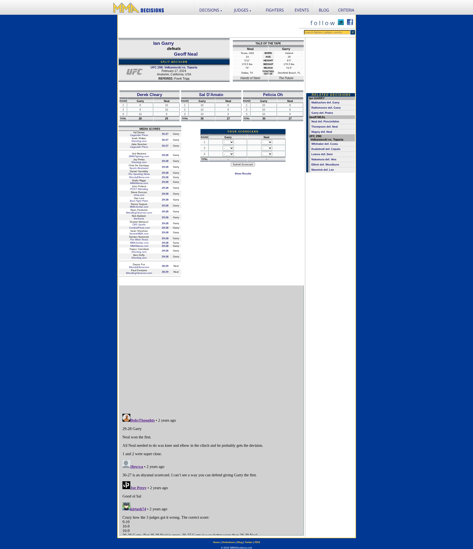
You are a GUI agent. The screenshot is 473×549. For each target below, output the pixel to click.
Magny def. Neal (321, 131)
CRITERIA (346, 10)
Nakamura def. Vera (323, 159)
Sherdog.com (139, 141)
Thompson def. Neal (324, 126)
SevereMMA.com (139, 233)
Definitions (228, 542)
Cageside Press (139, 135)
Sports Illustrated (139, 168)
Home (216, 542)
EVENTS (302, 10)
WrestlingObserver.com (139, 212)
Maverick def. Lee (322, 169)
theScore (139, 218)
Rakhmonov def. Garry (326, 107)
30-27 (165, 134)
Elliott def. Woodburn (325, 164)
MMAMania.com (139, 183)
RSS (257, 542)
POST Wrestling (139, 189)
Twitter (249, 542)
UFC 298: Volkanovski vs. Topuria (174, 67)
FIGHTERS (275, 10)
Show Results (243, 173)
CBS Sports (139, 224)
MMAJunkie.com (139, 206)
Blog (240, 542)
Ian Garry (163, 43)
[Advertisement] (208, 26)
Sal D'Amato (211, 94)
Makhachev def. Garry (325, 102)
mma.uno (139, 195)
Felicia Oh (273, 94)
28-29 (165, 266)
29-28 (165, 155)
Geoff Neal (186, 54)
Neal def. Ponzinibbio (325, 121)
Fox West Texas (139, 239)
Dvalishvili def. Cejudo (325, 149)
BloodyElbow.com (139, 177)
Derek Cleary (149, 94)
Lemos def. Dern (322, 154)
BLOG (324, 10)
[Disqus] (211, 347)
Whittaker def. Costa (324, 143)
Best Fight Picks (139, 201)
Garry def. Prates (322, 112)
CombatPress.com (139, 227)
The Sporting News (139, 174)
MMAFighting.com (139, 156)
